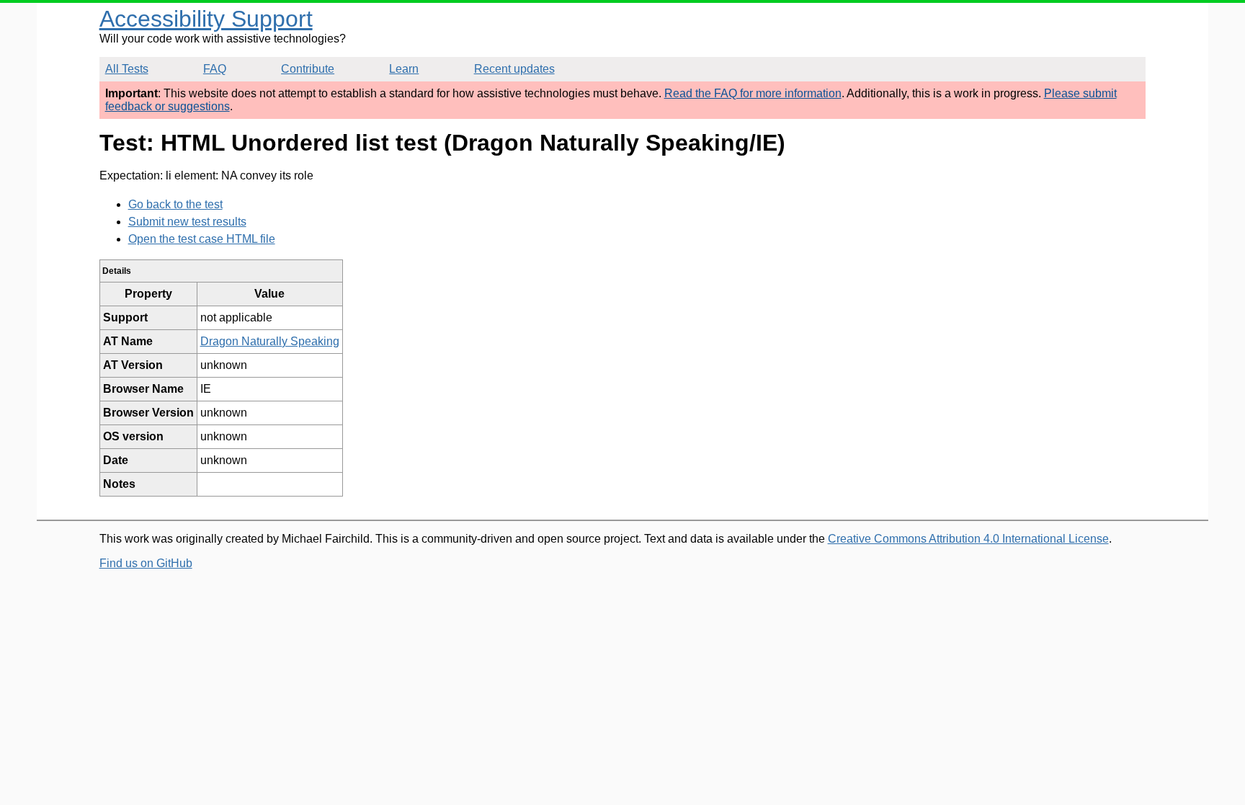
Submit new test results (187, 221)
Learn (404, 69)
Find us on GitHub (145, 563)
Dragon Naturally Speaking (269, 341)
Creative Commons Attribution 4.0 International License (968, 539)
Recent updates (514, 69)
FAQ (214, 69)
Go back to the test (175, 204)
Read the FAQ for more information (753, 93)
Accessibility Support (206, 19)
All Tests (126, 69)
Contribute (307, 69)
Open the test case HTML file (201, 239)
